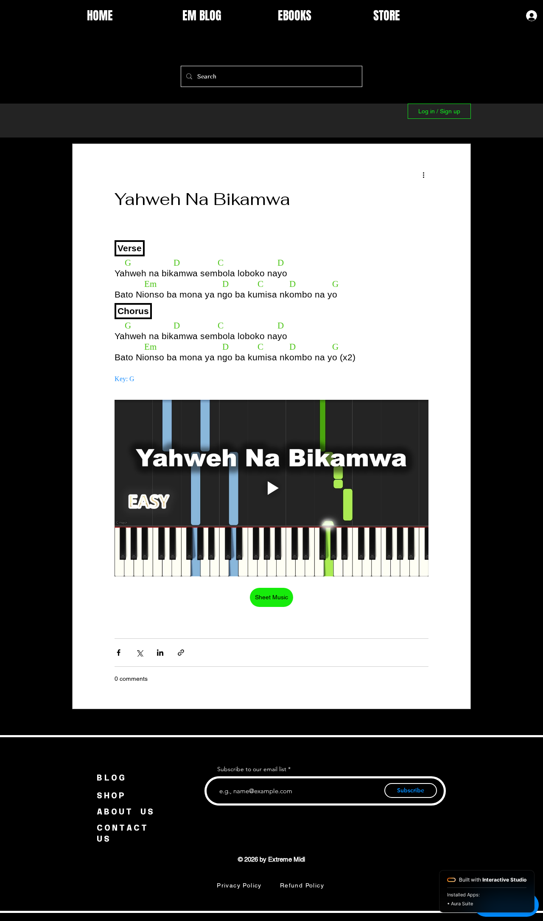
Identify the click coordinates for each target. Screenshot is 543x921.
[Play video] (271, 488)
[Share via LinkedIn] (160, 653)
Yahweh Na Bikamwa (202, 199)
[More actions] (423, 174)
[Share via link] (181, 653)
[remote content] (271, 309)
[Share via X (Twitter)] (139, 653)
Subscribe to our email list (251, 769)
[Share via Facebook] (119, 653)
